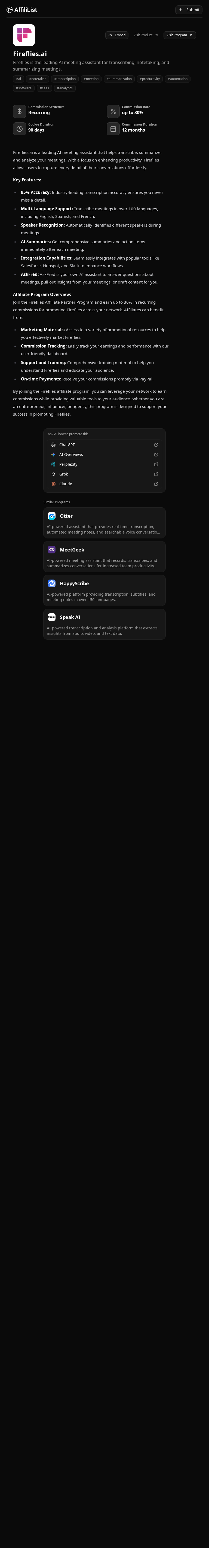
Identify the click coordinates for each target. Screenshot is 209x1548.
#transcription (65, 79)
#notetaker (37, 79)
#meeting (91, 79)
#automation (178, 79)
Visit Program (177, 35)
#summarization (119, 79)
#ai (18, 79)
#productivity (150, 79)
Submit (192, 9)
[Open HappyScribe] (104, 590)
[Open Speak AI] (104, 624)
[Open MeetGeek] (104, 556)
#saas (44, 88)
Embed (120, 35)
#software (24, 88)
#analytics (65, 88)
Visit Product (143, 35)
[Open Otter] (104, 523)
